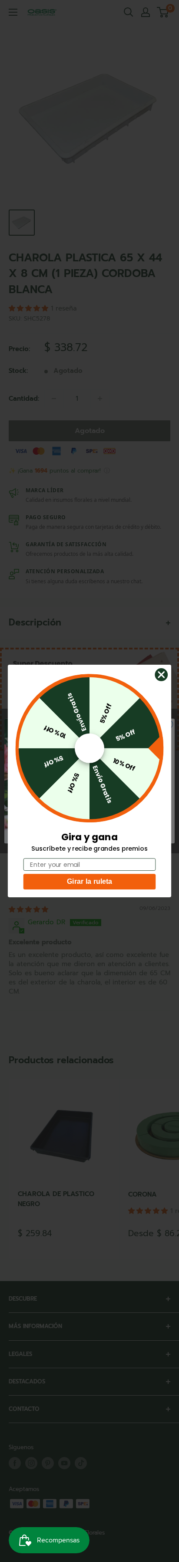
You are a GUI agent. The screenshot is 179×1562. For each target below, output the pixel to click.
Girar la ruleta (90, 882)
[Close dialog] (161, 674)
